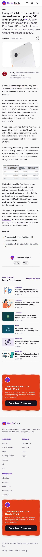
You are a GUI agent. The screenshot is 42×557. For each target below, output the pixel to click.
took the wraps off (16, 86)
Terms (11, 551)
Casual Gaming (8, 447)
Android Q (21, 223)
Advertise (5, 495)
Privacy (4, 551)
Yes (18, 263)
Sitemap (24, 551)
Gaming (5, 443)
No (26, 263)
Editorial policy (7, 491)
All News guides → (33, 278)
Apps (24, 456)
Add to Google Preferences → (21, 403)
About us (5, 478)
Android (5, 460)
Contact (5, 482)
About (17, 551)
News (4, 9)
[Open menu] (27, 3)
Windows (25, 447)
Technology (26, 443)
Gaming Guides (8, 456)
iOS (3, 468)
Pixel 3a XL (12, 89)
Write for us (6, 486)
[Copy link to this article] (38, 38)
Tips (23, 452)
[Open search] (32, 3)
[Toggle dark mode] (37, 3)
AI (3, 464)
